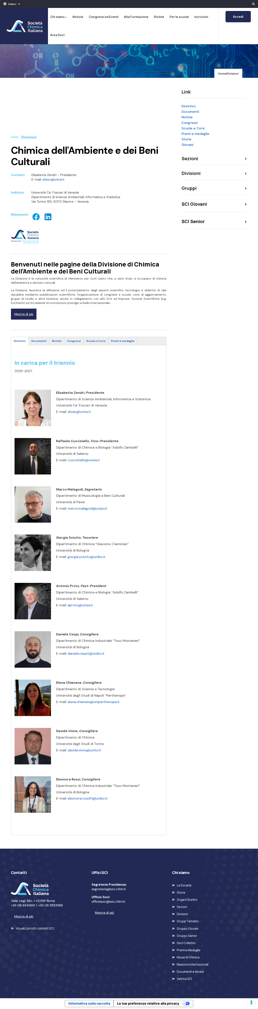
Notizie (78, 17)
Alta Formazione (136, 17)
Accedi (238, 17)
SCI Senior (193, 221)
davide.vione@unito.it (84, 750)
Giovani (187, 144)
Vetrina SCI (184, 979)
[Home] (24, 26)
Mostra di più (23, 314)
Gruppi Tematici (188, 921)
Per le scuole (179, 17)
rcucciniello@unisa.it (84, 460)
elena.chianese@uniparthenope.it (94, 702)
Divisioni (232, 74)
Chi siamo (57, 17)
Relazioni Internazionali (192, 964)
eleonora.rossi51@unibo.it (88, 798)
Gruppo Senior (187, 936)
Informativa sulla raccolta (89, 1003)
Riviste (159, 17)
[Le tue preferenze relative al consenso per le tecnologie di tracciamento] (251, 1002)
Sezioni (182, 907)
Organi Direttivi (187, 900)
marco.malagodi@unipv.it (87, 508)
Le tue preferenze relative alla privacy (148, 1003)
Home (222, 74)
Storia (186, 139)
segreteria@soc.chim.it (109, 889)
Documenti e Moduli (190, 972)
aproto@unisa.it (80, 605)
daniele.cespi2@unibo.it (86, 653)
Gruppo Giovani (187, 928)
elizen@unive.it (53, 179)
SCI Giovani (194, 204)
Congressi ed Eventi (103, 17)
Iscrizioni (201, 17)
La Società (184, 885)
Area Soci (57, 35)
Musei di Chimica (188, 957)
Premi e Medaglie (188, 950)
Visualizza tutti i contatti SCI (35, 928)
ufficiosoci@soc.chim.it (108, 901)
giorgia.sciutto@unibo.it (86, 557)
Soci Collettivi (186, 943)
